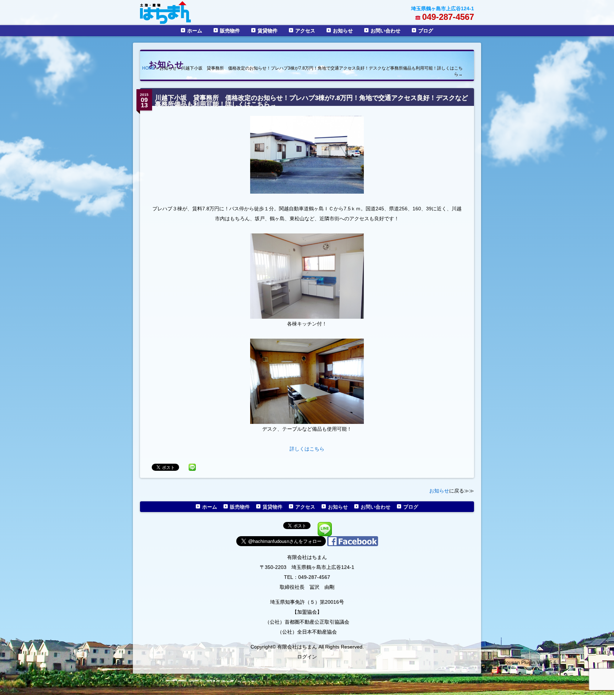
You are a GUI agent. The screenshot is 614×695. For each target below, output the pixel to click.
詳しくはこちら (307, 449)
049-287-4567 (448, 17)
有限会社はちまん (307, 557)
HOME (148, 68)
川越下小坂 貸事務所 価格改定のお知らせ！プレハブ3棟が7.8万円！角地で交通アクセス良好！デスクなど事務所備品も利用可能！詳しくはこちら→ (311, 101)
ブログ (425, 30)
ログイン (307, 656)
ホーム (194, 30)
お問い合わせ (385, 30)
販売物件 (230, 30)
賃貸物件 (268, 30)
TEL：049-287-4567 (307, 577)
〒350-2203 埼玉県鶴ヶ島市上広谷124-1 (307, 567)
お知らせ (343, 30)
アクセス (305, 30)
